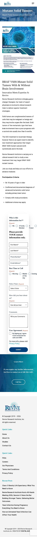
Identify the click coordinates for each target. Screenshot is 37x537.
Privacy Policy (14, 344)
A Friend (31, 227)
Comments (13, 312)
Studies (5, 442)
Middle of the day (25, 276)
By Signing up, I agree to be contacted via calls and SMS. (19, 335)
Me (13, 226)
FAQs (4, 458)
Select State (16, 284)
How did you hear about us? (18, 298)
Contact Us (6, 446)
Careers (5, 462)
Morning (15, 274)
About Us (5, 438)
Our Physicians (8, 466)
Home (4, 434)
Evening (34, 274)
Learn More (18, 362)
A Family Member (22, 227)
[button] (33, 3)
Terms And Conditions (10, 469)
